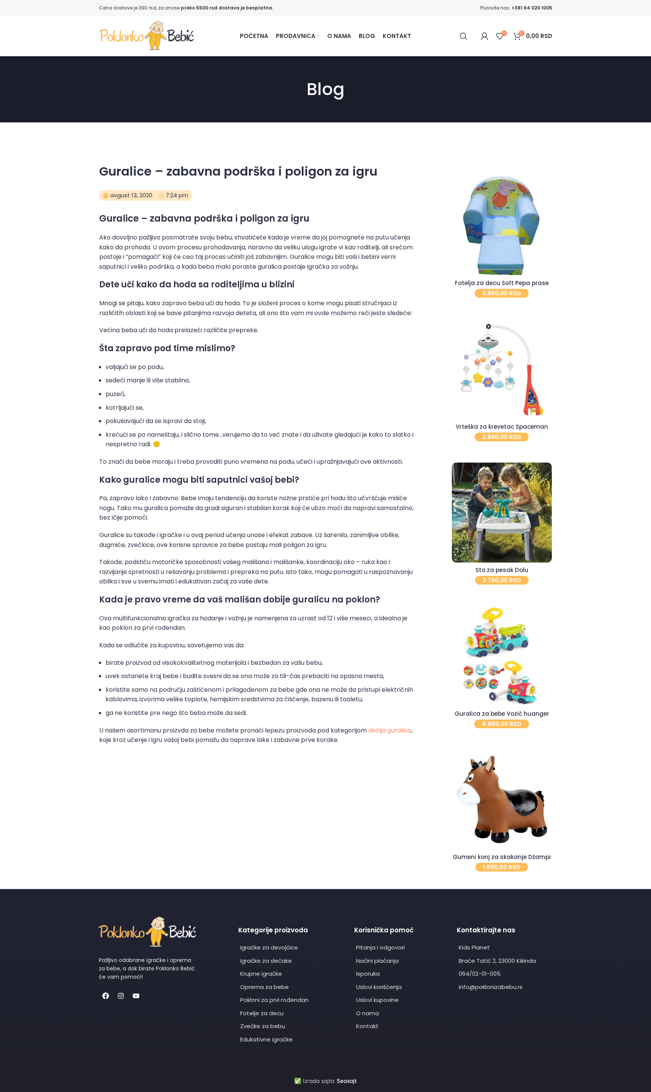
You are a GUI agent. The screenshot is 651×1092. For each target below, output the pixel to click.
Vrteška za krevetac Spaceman (502, 427)
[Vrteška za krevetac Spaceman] (502, 369)
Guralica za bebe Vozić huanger (502, 714)
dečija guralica (389, 730)
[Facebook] (105, 996)
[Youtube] (136, 996)
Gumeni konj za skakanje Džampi (502, 857)
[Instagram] (121, 996)
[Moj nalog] (484, 36)
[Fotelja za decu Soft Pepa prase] (502, 226)
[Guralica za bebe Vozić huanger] (502, 656)
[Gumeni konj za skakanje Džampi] (502, 800)
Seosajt (347, 1080)
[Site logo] (146, 36)
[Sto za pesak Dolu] (502, 513)
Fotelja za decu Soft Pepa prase (502, 283)
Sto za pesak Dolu (501, 570)
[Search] (463, 36)
